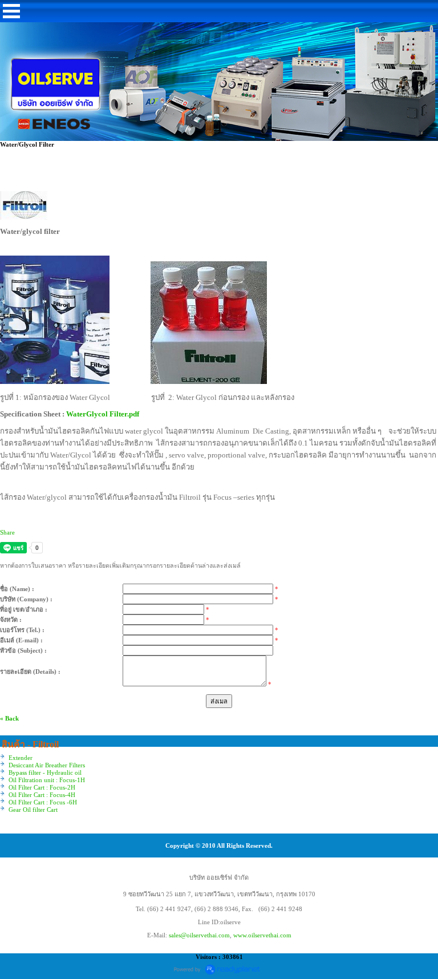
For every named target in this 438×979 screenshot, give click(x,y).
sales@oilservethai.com (199, 935)
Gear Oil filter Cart (33, 809)
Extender (21, 757)
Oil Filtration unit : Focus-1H (47, 779)
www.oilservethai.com (262, 935)
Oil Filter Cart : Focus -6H (43, 802)
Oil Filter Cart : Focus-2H (42, 787)
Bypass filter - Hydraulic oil (45, 772)
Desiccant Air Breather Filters (47, 765)
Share (7, 532)
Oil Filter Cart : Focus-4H (42, 794)
